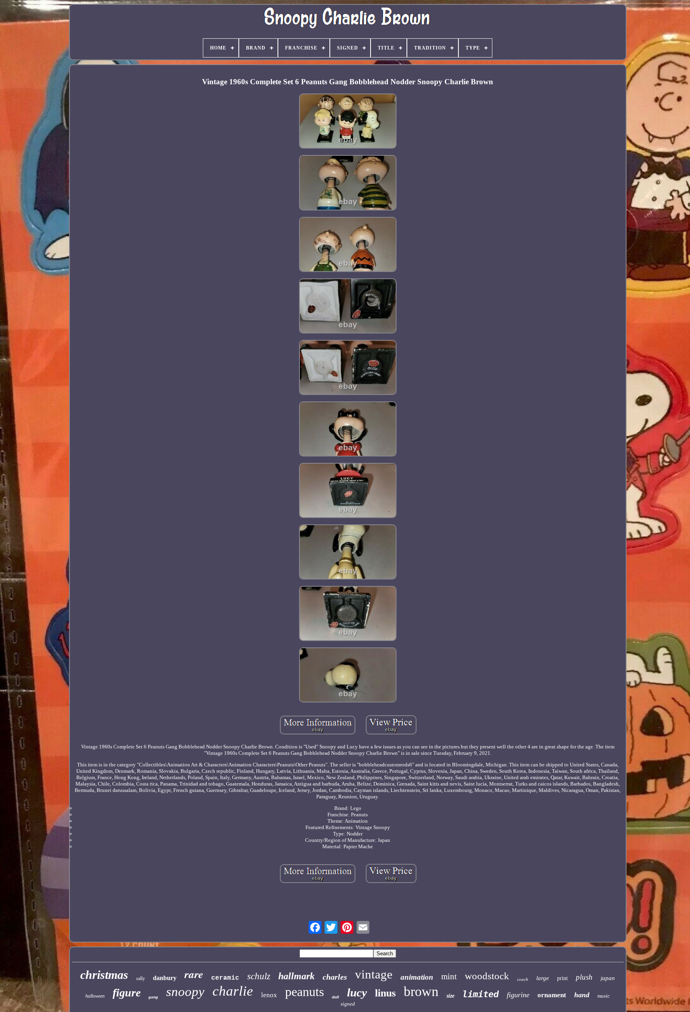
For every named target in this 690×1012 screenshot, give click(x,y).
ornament (551, 995)
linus (385, 993)
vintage (374, 974)
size (450, 996)
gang (153, 996)
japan (608, 978)
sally (140, 978)
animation (417, 977)
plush (584, 977)
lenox (269, 995)
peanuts (304, 991)
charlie (232, 991)
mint (449, 976)
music (603, 996)
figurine (518, 995)
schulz (258, 976)
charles (335, 976)
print (562, 978)
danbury (164, 977)
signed (348, 1004)
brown (421, 991)
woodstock (487, 975)
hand (581, 995)
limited (480, 994)
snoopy (185, 991)
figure (127, 992)
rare (193, 974)
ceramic (225, 978)
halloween (95, 996)
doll (335, 997)
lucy (357, 992)
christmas (104, 974)
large (542, 978)
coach (522, 979)
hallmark (296, 976)
